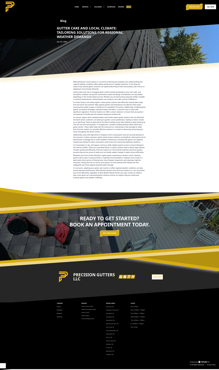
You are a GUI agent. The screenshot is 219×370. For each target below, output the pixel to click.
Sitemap (59, 317)
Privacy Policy (211, 365)
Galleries (59, 310)
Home (59, 306)
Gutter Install (85, 312)
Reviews (59, 313)
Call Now (210, 7)
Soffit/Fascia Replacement (88, 309)
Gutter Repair (85, 315)
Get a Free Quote (109, 233)
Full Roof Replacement (87, 318)
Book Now (157, 277)
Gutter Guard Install (87, 306)
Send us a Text (194, 7)
